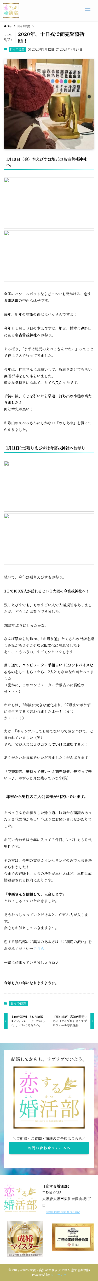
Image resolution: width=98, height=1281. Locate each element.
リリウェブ (58, 1275)
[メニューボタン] (87, 10)
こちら (38, 948)
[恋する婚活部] (11, 10)
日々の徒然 (17, 49)
